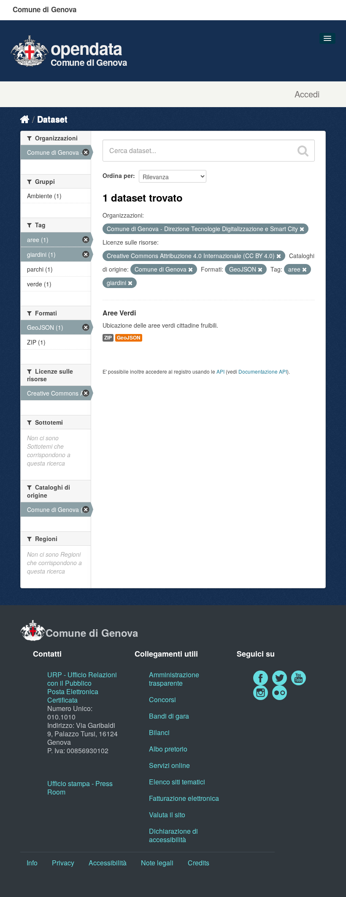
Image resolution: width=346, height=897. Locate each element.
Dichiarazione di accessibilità (173, 835)
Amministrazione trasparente (174, 679)
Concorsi (162, 699)
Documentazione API (262, 371)
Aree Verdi (119, 313)
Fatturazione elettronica (184, 798)
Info (32, 862)
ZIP (108, 337)
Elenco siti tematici (177, 782)
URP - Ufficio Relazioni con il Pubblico (82, 679)
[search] (302, 150)
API (220, 371)
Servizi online (169, 765)
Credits (198, 862)
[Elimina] (302, 229)
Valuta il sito (167, 814)
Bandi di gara (169, 716)
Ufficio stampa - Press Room (80, 787)
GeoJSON (129, 337)
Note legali (157, 862)
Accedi (307, 94)
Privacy (63, 862)
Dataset (52, 119)
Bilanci (159, 732)
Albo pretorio (168, 749)
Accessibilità (108, 862)
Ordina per (118, 175)
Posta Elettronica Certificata (72, 696)
